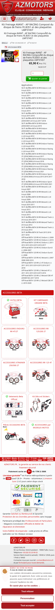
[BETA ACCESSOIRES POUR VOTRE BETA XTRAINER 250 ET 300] (14, 378)
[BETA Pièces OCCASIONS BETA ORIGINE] (14, 434)
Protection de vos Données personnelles (21, 516)
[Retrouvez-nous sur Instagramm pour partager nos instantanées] (34, 539)
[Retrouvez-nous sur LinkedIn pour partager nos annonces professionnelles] (41, 539)
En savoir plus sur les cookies (25, 586)
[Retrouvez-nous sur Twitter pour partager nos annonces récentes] (20, 539)
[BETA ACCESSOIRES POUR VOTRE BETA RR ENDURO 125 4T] (41, 375)
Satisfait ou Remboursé (21, 513)
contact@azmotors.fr (45, 560)
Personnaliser (27, 598)
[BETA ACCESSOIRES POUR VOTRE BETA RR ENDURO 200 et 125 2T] (41, 344)
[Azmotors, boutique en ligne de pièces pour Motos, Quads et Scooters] (27, 6)
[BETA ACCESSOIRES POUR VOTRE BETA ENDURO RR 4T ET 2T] (14, 344)
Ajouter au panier (39, 78)
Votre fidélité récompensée (15, 531)
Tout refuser (27, 591)
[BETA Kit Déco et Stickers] (41, 405)
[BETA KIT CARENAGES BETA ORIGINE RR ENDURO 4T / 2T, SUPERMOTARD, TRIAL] (41, 312)
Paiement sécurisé (27, 467)
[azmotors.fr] (23, 19)
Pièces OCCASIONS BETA (14, 424)
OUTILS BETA (16, 300)
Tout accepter (27, 605)
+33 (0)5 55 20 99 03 (30, 552)
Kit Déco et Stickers (41, 396)
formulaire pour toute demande (31, 563)
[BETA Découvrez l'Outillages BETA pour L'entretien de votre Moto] (14, 310)
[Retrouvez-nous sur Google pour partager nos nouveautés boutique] (27, 539)
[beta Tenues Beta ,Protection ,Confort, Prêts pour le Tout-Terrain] (14, 409)
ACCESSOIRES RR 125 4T (41, 362)
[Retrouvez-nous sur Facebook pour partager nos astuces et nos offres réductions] (13, 539)
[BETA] (41, 440)
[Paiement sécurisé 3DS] (27, 498)
